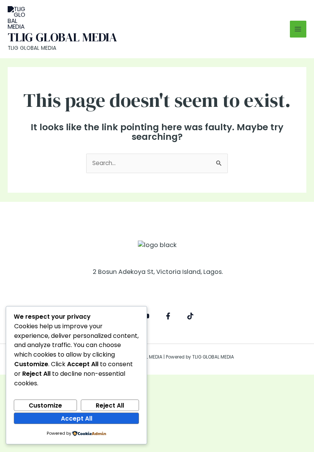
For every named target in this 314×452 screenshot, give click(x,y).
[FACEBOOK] (168, 316)
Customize (45, 405)
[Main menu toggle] (298, 29)
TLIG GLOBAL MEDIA (62, 37)
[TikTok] (190, 316)
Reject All (110, 405)
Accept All (76, 418)
